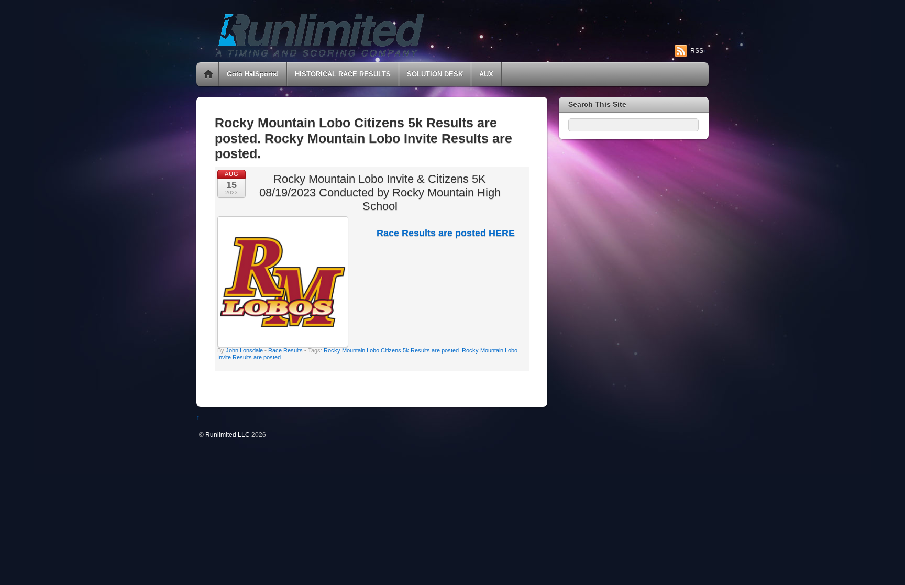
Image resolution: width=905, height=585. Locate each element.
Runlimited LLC (227, 434)
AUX (486, 74)
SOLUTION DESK (435, 74)
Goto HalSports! (253, 74)
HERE (502, 233)
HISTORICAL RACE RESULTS (343, 74)
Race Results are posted (433, 233)
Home (208, 74)
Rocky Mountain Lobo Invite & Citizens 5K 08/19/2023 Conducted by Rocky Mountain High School (380, 192)
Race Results (285, 350)
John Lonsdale (244, 350)
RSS (696, 50)
